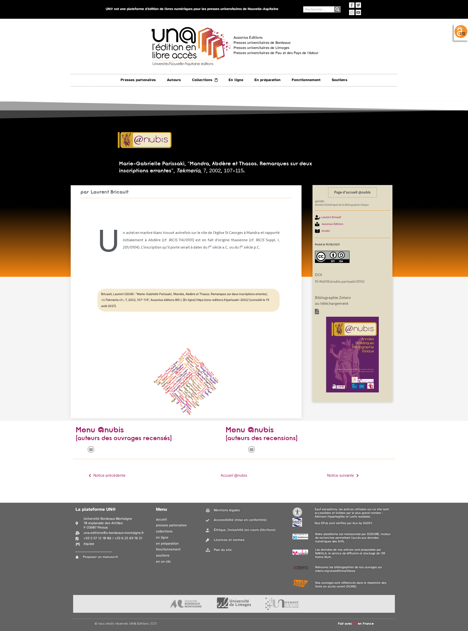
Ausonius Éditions (332, 224)
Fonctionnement (306, 80)
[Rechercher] (337, 9)
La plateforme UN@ (96, 509)
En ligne (236, 80)
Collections (202, 80)
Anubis (326, 231)
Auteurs (174, 80)
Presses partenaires (138, 80)
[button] (91, 449)
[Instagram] (351, 12)
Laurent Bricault (109, 192)
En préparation (267, 80)
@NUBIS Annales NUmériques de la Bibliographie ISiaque (342, 203)
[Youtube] (358, 12)
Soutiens (339, 80)
